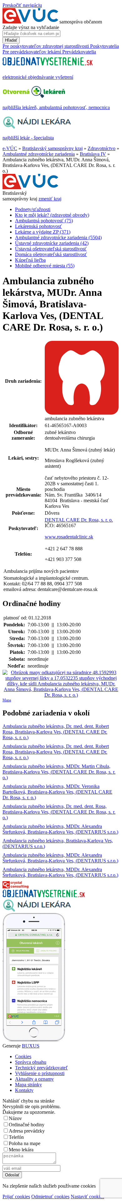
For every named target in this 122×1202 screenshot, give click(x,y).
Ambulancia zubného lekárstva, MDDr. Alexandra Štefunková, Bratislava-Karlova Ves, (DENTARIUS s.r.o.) (60, 829)
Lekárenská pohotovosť (38, 226)
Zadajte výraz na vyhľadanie (31, 27)
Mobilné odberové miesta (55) (44, 265)
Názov (15, 1118)
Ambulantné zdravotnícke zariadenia (39, 154)
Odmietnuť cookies (50, 1196)
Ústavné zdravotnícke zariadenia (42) (52, 243)
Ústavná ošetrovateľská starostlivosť (51, 248)
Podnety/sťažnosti (32, 209)
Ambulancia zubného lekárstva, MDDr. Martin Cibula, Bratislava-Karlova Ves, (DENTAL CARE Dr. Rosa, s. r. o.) (59, 772)
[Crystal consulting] (15, 886)
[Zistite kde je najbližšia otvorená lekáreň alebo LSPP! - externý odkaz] (34, 1040)
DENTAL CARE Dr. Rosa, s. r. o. (79, 520)
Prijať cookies (16, 1196)
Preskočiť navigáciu (22, 5)
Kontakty (24, 1090)
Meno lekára (21, 1149)
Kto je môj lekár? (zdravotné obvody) (52, 215)
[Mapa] (61, 684)
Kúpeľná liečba (30, 260)
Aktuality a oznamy (34, 1079)
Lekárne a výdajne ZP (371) (42, 232)
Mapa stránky (28, 1084)
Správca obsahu (30, 1062)
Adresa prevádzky (27, 1131)
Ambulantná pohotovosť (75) (44, 220)
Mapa (7, 700)
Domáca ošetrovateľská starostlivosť (51, 254)
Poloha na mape (24, 1143)
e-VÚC (10, 148)
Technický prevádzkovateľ (41, 1067)
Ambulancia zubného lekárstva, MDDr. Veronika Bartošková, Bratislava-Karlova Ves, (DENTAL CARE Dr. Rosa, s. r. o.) (57, 792)
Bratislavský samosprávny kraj (52, 148)
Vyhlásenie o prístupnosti (39, 1073)
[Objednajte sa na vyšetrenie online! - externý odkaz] (44, 895)
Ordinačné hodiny (26, 1124)
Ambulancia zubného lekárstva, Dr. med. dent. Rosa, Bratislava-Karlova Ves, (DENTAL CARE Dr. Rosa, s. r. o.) (59, 812)
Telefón (16, 1137)
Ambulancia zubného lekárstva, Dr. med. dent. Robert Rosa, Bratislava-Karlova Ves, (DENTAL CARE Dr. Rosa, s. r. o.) (56, 732)
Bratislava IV (93, 154)
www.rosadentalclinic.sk (69, 536)
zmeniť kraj (49, 198)
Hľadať (11, 40)
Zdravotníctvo (101, 148)
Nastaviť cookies (87, 1196)
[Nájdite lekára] (37, 910)
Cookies (23, 1056)
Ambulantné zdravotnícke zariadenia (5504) (58, 237)
